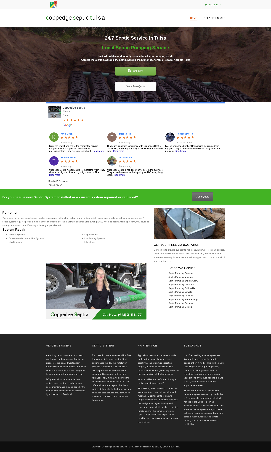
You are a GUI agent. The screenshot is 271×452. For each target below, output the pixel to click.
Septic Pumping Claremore (181, 284)
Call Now (137, 71)
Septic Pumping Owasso (180, 273)
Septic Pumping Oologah (180, 295)
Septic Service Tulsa (123, 446)
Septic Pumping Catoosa (180, 303)
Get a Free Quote (135, 86)
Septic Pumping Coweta (180, 292)
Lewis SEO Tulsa (171, 446)
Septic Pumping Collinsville (181, 288)
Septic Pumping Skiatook (180, 307)
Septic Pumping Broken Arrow (183, 280)
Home (193, 18)
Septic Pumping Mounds (180, 277)
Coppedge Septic (74, 107)
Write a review (55, 185)
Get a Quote (202, 196)
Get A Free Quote (214, 18)
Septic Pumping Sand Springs (183, 299)
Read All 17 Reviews (58, 181)
